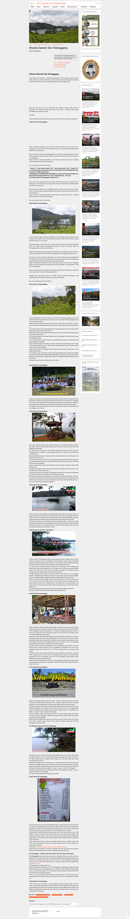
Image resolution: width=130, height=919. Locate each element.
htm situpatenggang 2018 (57, 44)
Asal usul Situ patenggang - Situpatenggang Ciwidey (90, 296)
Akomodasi (54, 6)
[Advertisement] (40, 62)
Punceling (93, 6)
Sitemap (63, 6)
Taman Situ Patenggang (59, 67)
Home (32, 6)
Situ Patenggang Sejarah (60, 64)
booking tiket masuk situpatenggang (41, 44)
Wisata (38, 6)
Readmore (87, 107)
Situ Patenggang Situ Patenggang (62, 62)
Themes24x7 (34, 912)
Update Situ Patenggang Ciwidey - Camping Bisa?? (90, 208)
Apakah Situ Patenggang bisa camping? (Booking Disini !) (90, 231)
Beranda (58, 911)
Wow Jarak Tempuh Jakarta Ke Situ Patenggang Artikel (89, 187)
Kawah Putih (46, 6)
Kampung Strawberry (72, 6)
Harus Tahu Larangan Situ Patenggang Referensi (89, 254)
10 (84, 292)
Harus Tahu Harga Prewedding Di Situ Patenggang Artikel (89, 142)
